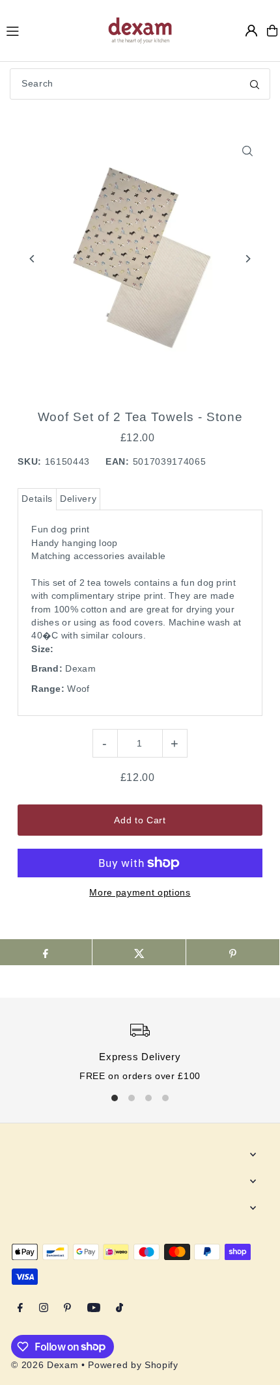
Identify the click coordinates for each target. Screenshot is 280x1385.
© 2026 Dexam (44, 1365)
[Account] (251, 30)
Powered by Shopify (133, 1365)
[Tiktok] (119, 1308)
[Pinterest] (67, 1308)
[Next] (247, 258)
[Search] (254, 84)
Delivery (78, 499)
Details (37, 499)
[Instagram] (43, 1308)
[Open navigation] (50, 30)
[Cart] (272, 30)
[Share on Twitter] (139, 952)
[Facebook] (20, 1308)
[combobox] (140, 84)
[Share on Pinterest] (232, 952)
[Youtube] (93, 1308)
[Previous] (32, 258)
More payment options (140, 893)
